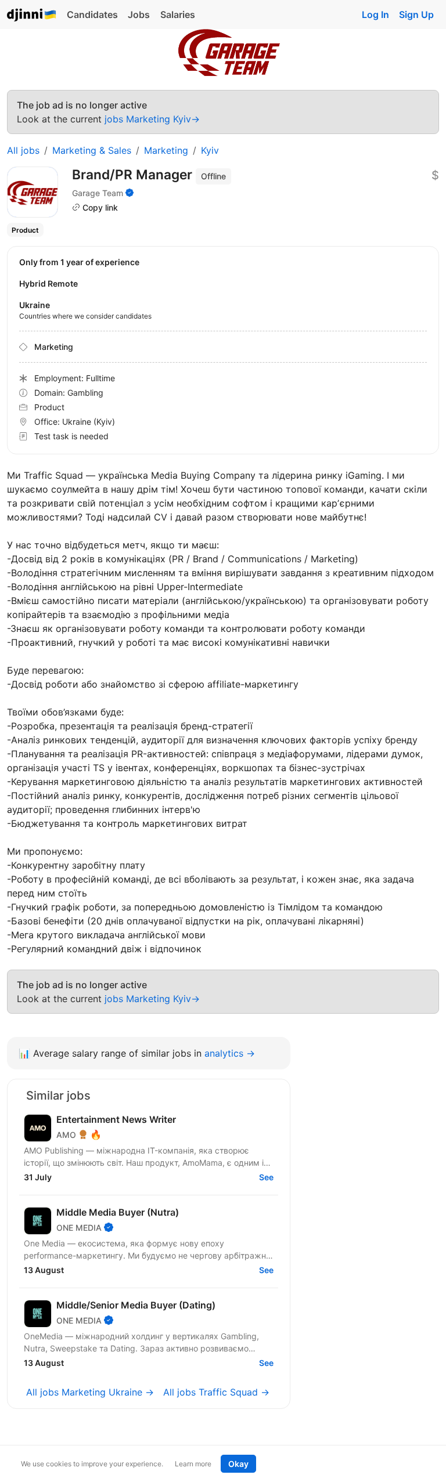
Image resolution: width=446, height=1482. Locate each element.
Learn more (193, 1463)
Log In (375, 14)
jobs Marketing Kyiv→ (152, 119)
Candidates (92, 14)
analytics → (229, 1053)
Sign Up (416, 14)
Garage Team (97, 193)
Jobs (139, 14)
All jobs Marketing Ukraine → (90, 1392)
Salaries (177, 14)
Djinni (32, 15)
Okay (238, 1464)
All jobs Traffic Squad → (216, 1392)
